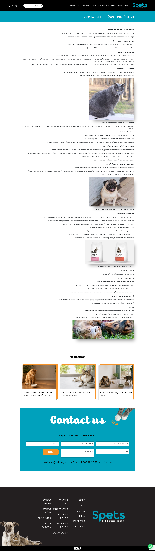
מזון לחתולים (95, 5)
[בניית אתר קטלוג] (77, 548)
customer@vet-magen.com (57, 462)
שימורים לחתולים (47, 501)
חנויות (82, 500)
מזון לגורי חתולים (63, 501)
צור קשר (72, 5)
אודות (120, 5)
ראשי (126, 5)
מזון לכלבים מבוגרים (62, 516)
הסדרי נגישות (44, 518)
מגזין (79, 5)
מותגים (113, 5)
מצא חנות (86, 5)
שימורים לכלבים (47, 510)
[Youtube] (16, 6)
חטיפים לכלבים (60, 533)
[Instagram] (9, 6)
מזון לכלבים (105, 5)
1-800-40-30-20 (89, 462)
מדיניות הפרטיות (46, 525)
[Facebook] (12, 6)
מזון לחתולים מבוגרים (61, 525)
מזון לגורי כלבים (60, 509)
